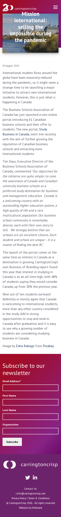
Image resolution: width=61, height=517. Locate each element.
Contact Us (30, 488)
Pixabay (48, 346)
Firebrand (37, 507)
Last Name (9, 410)
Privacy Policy (19, 498)
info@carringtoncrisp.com (31, 493)
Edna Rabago (25, 346)
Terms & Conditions (39, 498)
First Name (9, 395)
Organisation (10, 424)
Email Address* (12, 381)
